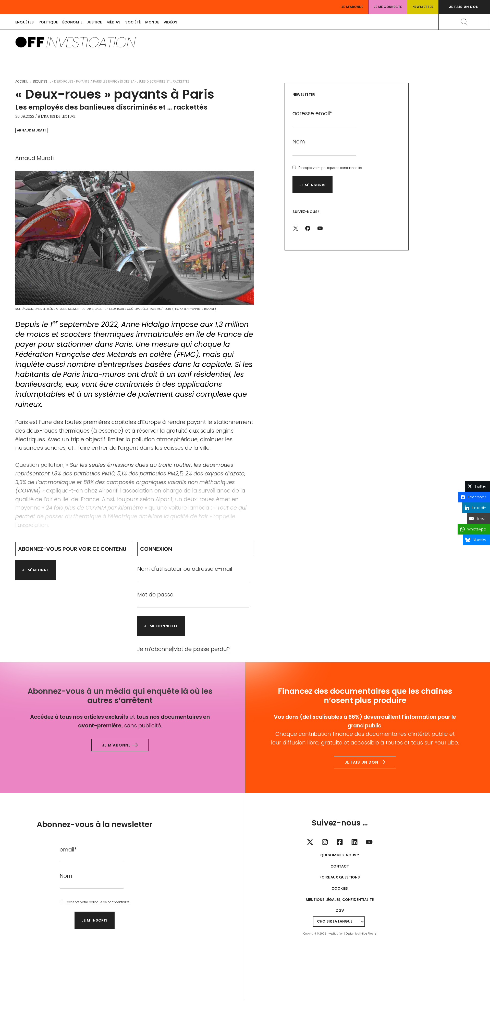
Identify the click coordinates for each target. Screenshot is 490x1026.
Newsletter (422, 7)
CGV (340, 910)
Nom (298, 141)
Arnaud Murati (31, 130)
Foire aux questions (340, 877)
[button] (464, 7)
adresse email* (312, 113)
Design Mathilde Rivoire (361, 934)
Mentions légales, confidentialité (340, 899)
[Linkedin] (354, 842)
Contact (339, 866)
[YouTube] (369, 842)
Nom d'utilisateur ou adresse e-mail (184, 568)
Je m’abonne (352, 7)
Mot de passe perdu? (201, 649)
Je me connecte (388, 7)
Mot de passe (155, 594)
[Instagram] (325, 842)
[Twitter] (310, 842)
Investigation (90, 42)
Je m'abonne (35, 569)
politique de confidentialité (341, 168)
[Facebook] (339, 842)
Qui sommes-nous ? (339, 855)
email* (68, 849)
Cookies (340, 888)
